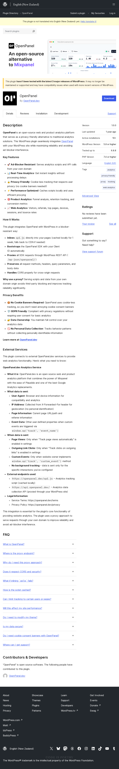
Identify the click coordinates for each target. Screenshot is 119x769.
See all (112, 223)
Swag (94, 710)
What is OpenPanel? (13, 544)
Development (61, 113)
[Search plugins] (34, 31)
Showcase (37, 695)
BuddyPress (11, 735)
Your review (88, 223)
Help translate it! (88, 21)
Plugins (35, 705)
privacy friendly (108, 176)
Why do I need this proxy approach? (22, 562)
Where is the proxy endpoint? (18, 553)
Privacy (7, 710)
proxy (103, 182)
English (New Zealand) (22, 748)
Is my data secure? (13, 626)
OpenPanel (67, 141)
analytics (111, 170)
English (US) (110, 163)
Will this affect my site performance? (22, 608)
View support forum (92, 251)
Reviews (24, 113)
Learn (64, 695)
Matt (7, 725)
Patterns (36, 710)
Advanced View (90, 195)
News (6, 700)
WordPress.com (13, 720)
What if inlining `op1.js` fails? (18, 580)
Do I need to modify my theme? (20, 617)
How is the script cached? (17, 590)
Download (109, 98)
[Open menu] (114, 4)
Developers (67, 705)
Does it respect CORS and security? (22, 571)
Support (112, 113)
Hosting (7, 705)
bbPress (9, 730)
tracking (111, 182)
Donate (95, 705)
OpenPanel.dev (31, 100)
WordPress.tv (69, 710)
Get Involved (97, 695)
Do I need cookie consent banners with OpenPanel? (31, 635)
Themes (36, 700)
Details (9, 113)
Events (93, 700)
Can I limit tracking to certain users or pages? (27, 599)
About (6, 695)
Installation (41, 113)
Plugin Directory (10, 13)
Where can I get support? (16, 644)
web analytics (109, 187)
